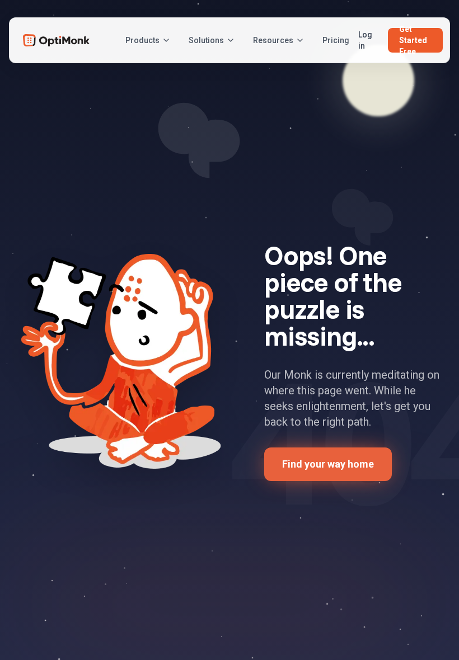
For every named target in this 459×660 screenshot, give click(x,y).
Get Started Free (413, 40)
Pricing (335, 40)
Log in (365, 40)
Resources (273, 40)
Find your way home (328, 464)
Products (142, 40)
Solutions (206, 40)
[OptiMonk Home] (56, 40)
